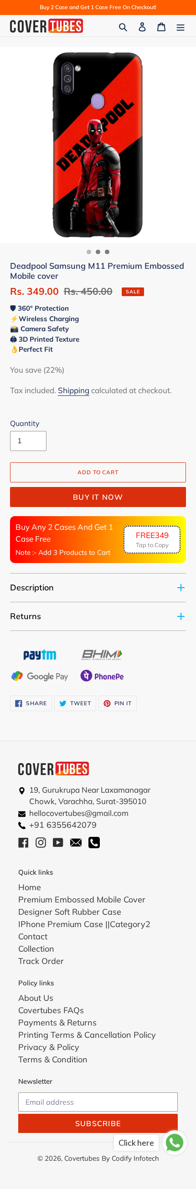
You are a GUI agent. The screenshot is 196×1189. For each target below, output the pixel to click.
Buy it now (98, 497)
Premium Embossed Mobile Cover (81, 899)
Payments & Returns (57, 1022)
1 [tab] (89, 252)
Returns (25, 616)
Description (32, 587)
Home (29, 887)
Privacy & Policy (48, 1047)
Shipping (73, 390)
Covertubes (81, 1158)
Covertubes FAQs (51, 1010)
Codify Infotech (135, 1158)
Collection (36, 948)
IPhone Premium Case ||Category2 (84, 924)
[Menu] (180, 25)
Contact (32, 936)
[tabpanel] (98, 145)
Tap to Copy (152, 539)
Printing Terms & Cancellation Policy (87, 1035)
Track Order (41, 961)
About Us (35, 998)
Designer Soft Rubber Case (69, 912)
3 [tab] (107, 252)
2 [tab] (98, 252)
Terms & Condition (53, 1059)
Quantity (25, 423)
